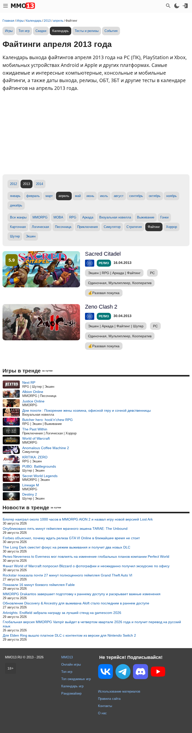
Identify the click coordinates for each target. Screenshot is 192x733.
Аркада (87, 217)
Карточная (18, 227)
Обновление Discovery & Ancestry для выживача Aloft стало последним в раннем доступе (76, 603)
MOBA (58, 217)
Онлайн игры (71, 664)
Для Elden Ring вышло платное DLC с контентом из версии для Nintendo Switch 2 (69, 635)
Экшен (31, 236)
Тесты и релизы (86, 31)
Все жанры (18, 217)
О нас (102, 713)
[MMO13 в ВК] (105, 672)
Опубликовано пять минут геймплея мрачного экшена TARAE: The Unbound (65, 529)
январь (15, 196)
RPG (72, 217)
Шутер (15, 236)
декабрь (16, 205)
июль (104, 196)
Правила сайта (109, 699)
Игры (8, 31)
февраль (33, 196)
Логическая (40, 227)
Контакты (105, 706)
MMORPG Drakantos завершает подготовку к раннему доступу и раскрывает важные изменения (81, 594)
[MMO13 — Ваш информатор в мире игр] (23, 5)
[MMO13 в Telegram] (123, 672)
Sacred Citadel (103, 254)
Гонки (164, 217)
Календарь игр (72, 686)
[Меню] (5, 5)
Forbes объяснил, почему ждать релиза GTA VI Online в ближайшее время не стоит (71, 538)
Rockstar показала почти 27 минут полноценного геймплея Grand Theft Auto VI (67, 575)
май (78, 196)
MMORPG (40, 217)
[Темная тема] (177, 5)
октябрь (154, 196)
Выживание (145, 217)
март (49, 196)
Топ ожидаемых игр (76, 679)
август (119, 196)
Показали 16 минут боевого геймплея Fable (39, 585)
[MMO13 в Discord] (140, 672)
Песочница (63, 227)
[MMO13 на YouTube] (158, 672)
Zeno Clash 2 (101, 307)
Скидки (41, 31)
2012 (13, 184)
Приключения (87, 227)
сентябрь (136, 196)
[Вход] (185, 5)
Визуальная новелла (115, 217)
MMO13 (67, 657)
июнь (90, 196)
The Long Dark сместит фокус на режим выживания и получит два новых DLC (66, 547)
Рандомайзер (71, 693)
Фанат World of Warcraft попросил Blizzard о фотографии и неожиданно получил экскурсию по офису (86, 566)
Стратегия (134, 227)
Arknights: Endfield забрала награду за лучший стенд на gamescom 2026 (62, 613)
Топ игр (24, 31)
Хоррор (171, 227)
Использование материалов (119, 691)
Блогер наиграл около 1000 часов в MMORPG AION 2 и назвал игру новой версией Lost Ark (78, 519)
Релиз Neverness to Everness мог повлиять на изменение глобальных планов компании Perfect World (86, 556)
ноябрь (171, 196)
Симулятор (112, 227)
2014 (39, 184)
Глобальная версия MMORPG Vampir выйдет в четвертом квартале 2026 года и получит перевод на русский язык (92, 624)
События (111, 31)
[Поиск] (168, 5)
